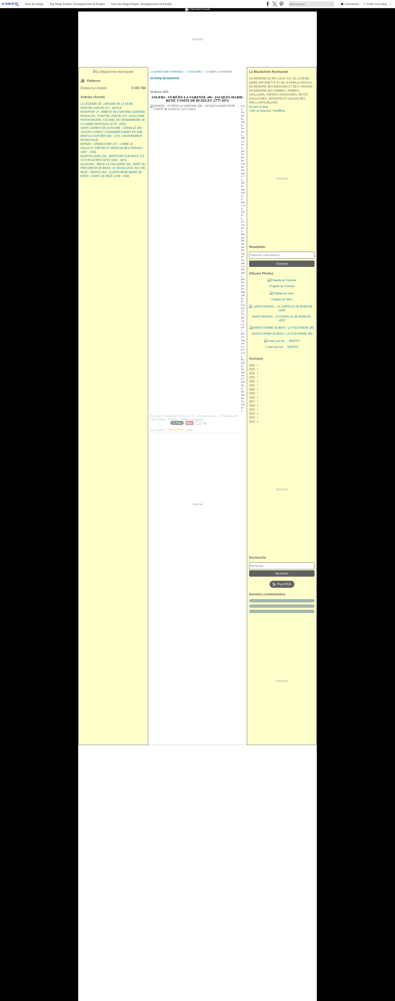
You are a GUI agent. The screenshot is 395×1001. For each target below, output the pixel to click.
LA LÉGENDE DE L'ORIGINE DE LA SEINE (106, 103)
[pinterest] (281, 4)
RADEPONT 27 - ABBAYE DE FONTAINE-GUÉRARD (112, 111)
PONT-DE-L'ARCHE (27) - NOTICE (101, 107)
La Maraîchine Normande (167, 71)
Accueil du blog (258, 106)
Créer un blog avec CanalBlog (267, 110)
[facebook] (267, 4)
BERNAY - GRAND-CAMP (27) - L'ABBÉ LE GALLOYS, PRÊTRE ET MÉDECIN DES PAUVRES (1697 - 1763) (111, 148)
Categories (194, 71)
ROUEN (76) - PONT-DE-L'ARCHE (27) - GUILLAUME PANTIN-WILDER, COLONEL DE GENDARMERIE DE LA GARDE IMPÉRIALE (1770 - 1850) (112, 120)
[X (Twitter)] (274, 4)
